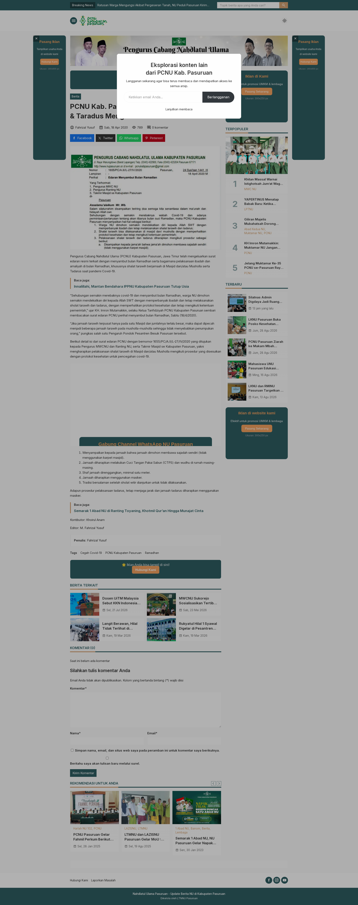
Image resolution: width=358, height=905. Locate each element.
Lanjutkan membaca (179, 109)
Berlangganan (218, 97)
